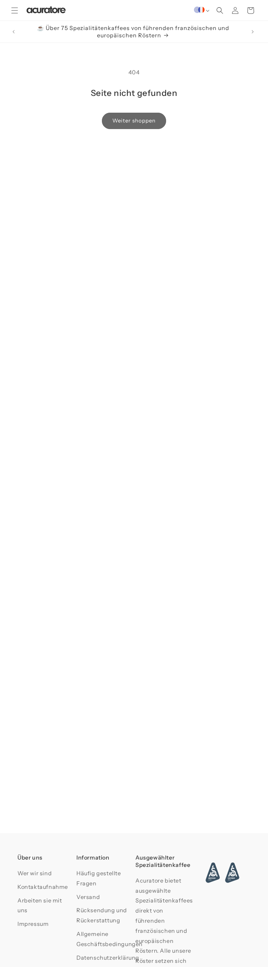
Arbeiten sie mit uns (39, 905)
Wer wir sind (34, 873)
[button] (14, 10)
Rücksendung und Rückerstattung (101, 915)
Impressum (33, 923)
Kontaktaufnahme (42, 886)
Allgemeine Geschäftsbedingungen (109, 938)
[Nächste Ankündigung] (252, 31)
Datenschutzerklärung (107, 957)
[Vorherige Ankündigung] (13, 31)
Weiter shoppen (134, 120)
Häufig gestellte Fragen (98, 878)
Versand (88, 896)
